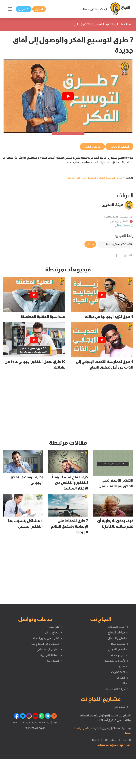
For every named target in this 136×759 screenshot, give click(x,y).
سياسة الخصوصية (41, 722)
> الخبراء (122, 677)
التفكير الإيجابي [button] (119, 146)
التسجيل (23, 9)
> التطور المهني (118, 649)
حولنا (55, 722)
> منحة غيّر (121, 706)
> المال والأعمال (118, 638)
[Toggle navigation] (10, 9)
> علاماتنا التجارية (51, 655)
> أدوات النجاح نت (116, 689)
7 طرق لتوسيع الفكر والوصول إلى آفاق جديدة (95, 177)
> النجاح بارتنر (53, 632)
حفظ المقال (122, 225)
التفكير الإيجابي (119, 221)
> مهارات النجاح (118, 632)
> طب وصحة (119, 655)
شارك (90, 244)
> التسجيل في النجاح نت (47, 643)
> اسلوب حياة (119, 643)
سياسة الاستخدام (21, 722)
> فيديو (123, 666)
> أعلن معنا (55, 626)
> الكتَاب (123, 683)
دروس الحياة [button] (92, 146)
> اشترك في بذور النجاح (47, 638)
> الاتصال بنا (54, 660)
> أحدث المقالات (118, 626)
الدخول (39, 9)
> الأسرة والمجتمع (116, 660)
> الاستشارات (119, 672)
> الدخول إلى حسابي (49, 649)
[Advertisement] (68, 406)
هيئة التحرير (112, 204)
